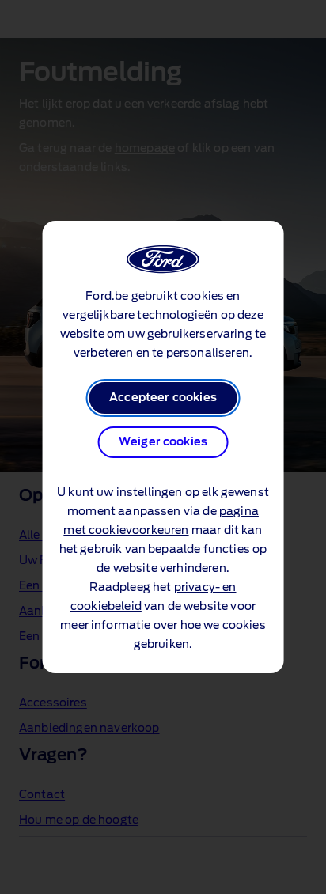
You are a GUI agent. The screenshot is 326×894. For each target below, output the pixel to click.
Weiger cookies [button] (163, 442)
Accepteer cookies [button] (163, 397)
